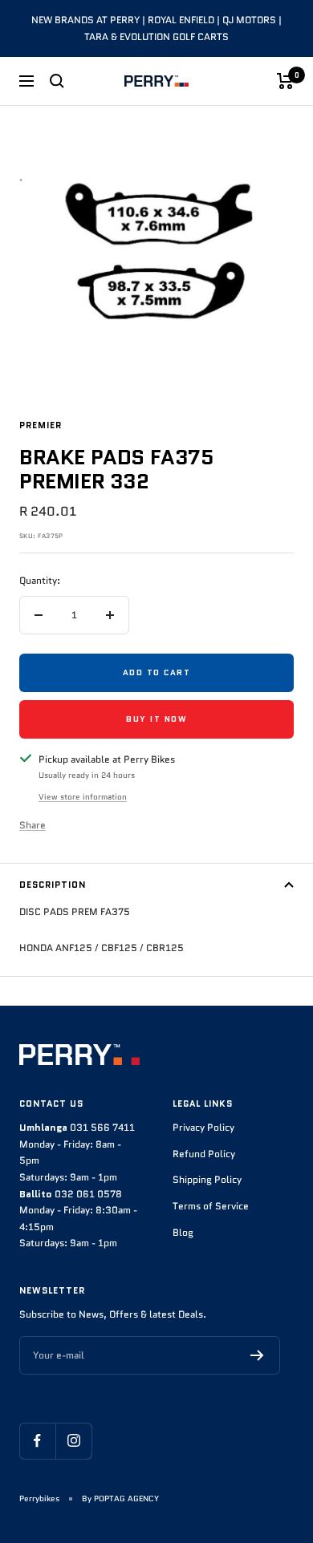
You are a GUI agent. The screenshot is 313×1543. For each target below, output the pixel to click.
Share (32, 825)
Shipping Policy (207, 1179)
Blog (183, 1232)
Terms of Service (211, 1206)
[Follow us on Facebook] (37, 1441)
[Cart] (285, 81)
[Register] (257, 1355)
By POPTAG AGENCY (120, 1498)
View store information (83, 797)
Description (52, 884)
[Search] (57, 81)
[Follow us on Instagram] (73, 1441)
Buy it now (156, 719)
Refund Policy (204, 1153)
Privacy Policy (203, 1127)
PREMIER (40, 425)
